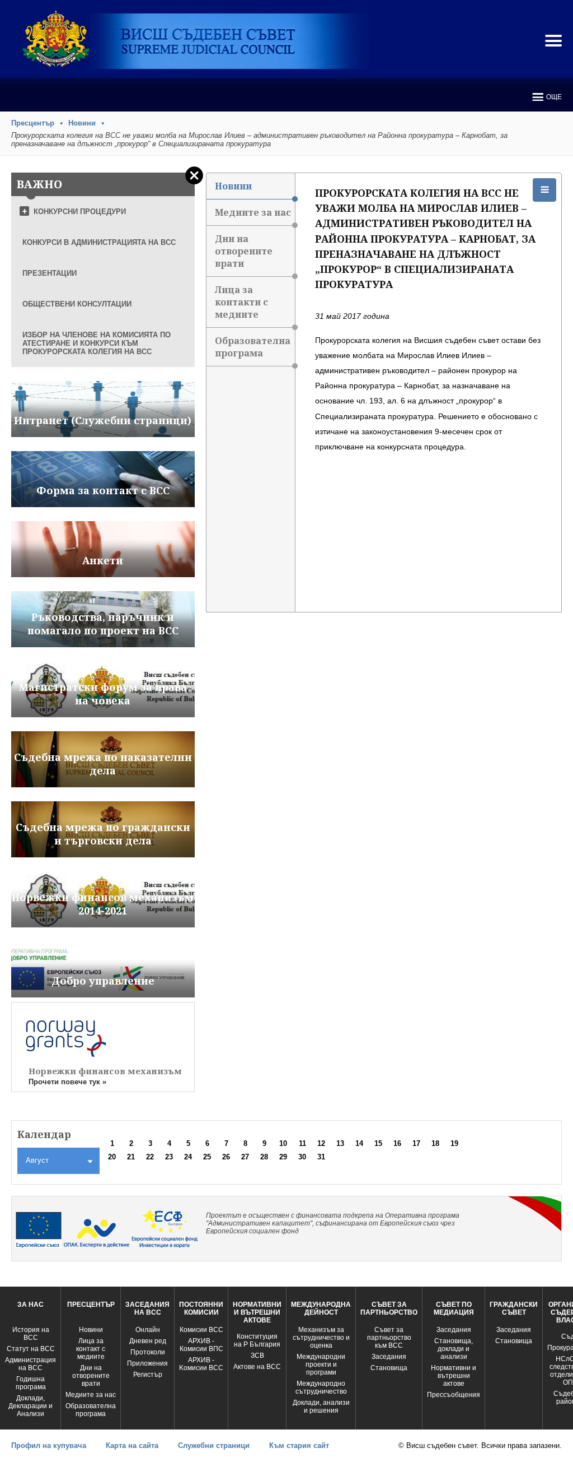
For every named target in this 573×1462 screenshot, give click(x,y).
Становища (388, 1368)
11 (302, 1143)
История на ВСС (30, 1334)
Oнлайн (147, 1330)
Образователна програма (252, 347)
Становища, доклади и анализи (453, 1349)
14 (359, 1143)
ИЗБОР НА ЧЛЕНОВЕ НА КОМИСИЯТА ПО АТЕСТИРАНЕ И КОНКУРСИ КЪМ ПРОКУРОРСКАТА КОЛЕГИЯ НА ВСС (96, 343)
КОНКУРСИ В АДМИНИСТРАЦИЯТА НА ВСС (99, 242)
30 (302, 1157)
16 (397, 1143)
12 (321, 1143)
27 (245, 1157)
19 (454, 1143)
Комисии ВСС (201, 1330)
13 (340, 1143)
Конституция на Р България (257, 1340)
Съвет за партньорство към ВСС (389, 1337)
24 (188, 1157)
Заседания (389, 1357)
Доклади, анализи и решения (321, 1406)
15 (378, 1143)
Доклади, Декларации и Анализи (30, 1406)
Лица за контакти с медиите (241, 302)
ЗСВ (257, 1355)
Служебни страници (214, 1445)
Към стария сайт (299, 1445)
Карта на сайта (132, 1445)
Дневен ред (147, 1341)
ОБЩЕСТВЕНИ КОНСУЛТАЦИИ (76, 304)
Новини (82, 123)
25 (207, 1157)
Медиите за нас (253, 212)
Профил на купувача (48, 1445)
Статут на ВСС (31, 1349)
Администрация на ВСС (30, 1364)
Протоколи (147, 1352)
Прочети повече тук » (67, 1082)
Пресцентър (32, 123)
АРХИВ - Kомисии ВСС (201, 1364)
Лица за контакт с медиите (90, 1349)
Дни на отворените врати (244, 251)
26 (226, 1157)
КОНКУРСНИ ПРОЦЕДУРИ (80, 211)
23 (169, 1157)
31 (321, 1157)
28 (264, 1157)
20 (112, 1157)
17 (416, 1143)
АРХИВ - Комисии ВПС (201, 1345)
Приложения (147, 1363)
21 (131, 1157)
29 (283, 1157)
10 (283, 1143)
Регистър (147, 1375)
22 (150, 1157)
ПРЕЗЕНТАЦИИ (49, 273)
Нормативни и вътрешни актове (453, 1375)
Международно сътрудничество (321, 1387)
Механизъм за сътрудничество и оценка (321, 1337)
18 (435, 1143)
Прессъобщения (453, 1395)
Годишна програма (31, 1383)
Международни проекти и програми (321, 1364)
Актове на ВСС (257, 1367)
